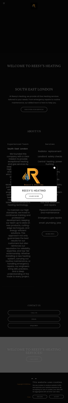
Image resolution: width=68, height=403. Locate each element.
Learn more (34, 196)
